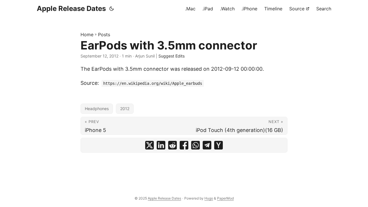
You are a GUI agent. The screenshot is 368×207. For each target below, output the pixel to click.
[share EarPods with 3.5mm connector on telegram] (207, 145)
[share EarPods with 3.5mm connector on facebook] (184, 145)
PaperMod (225, 198)
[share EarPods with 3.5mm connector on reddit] (172, 145)
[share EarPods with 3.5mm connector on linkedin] (161, 145)
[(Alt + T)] (111, 8)
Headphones (97, 108)
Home (86, 34)
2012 (124, 108)
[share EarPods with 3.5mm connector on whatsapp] (195, 145)
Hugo (208, 198)
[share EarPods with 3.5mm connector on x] (149, 145)
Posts (104, 34)
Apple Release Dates (71, 8)
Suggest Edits (171, 55)
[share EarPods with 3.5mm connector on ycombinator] (218, 145)
